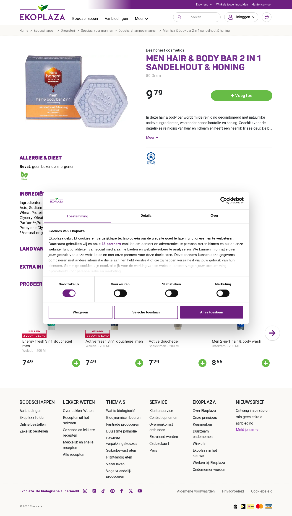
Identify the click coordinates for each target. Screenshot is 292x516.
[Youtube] (140, 491)
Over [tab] (214, 215)
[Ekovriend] (204, 4)
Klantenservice (261, 4)
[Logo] (42, 12)
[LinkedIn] (94, 491)
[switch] (120, 293)
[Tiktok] (103, 491)
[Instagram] (85, 491)
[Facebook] (121, 491)
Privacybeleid (233, 491)
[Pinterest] (112, 491)
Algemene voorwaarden (196, 491)
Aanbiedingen (116, 18)
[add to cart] (76, 363)
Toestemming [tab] (77, 216)
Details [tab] (146, 215)
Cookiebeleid (261, 491)
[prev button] (19, 333)
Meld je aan (245, 429)
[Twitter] (130, 491)
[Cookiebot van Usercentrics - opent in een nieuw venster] (224, 200)
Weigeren (80, 312)
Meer (139, 18)
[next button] (272, 333)
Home (24, 30)
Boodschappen (85, 18)
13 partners (111, 244)
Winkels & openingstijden (232, 4)
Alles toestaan (211, 312)
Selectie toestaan (146, 312)
